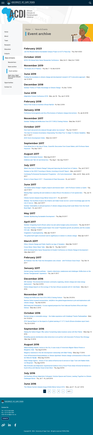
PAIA (67, 431)
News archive (12, 67)
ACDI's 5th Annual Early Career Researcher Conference (41, 60)
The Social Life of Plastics (32, 69)
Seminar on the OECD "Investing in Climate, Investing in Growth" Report (46, 171)
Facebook (15, 425)
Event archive (13, 71)
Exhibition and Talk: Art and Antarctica (36, 160)
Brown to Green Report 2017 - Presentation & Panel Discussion (44, 179)
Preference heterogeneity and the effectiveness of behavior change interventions (50, 113)
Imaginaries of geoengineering (33, 233)
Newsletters (12, 62)
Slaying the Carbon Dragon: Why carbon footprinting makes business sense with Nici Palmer (53, 332)
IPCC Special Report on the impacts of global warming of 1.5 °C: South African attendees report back (56, 321)
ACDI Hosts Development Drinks (34, 138)
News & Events (10, 58)
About (6, 36)
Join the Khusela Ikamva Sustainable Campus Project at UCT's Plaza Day (47, 52)
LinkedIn (9, 425)
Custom (3, 425)
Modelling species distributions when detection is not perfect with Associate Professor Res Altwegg (56, 337)
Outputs (7, 53)
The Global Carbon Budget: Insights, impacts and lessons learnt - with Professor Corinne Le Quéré (55, 188)
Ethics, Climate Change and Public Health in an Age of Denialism (44, 244)
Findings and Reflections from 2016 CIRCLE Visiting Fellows (43, 297)
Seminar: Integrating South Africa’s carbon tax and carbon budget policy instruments (51, 225)
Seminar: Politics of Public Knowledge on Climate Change (42, 88)
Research (7, 45)
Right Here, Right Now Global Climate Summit (14, 76)
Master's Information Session (33, 157)
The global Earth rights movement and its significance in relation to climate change (50, 236)
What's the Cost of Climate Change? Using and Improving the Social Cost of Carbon (50, 168)
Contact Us (8, 87)
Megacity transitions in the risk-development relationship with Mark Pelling (48, 353)
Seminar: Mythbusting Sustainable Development (39, 216)
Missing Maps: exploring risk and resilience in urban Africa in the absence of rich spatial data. (53, 193)
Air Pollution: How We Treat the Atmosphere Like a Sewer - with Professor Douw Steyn (52, 261)
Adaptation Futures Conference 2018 (36, 96)
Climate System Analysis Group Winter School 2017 (40, 198)
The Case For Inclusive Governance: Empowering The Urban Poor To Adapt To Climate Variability (54, 133)
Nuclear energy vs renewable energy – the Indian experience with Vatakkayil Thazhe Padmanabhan (55, 316)
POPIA (64, 431)
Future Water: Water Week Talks (34, 247)
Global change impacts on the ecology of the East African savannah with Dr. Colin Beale (52, 287)
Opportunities (8, 82)
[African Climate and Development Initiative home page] (20, 15)
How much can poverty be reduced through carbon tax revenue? (44, 130)
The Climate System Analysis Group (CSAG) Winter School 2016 (44, 387)
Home (6, 32)
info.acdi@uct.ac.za (10, 414)
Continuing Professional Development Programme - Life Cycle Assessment (48, 174)
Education (7, 49)
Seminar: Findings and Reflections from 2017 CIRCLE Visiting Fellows (46, 121)
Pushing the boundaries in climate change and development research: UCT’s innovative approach (54, 77)
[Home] (12, 402)
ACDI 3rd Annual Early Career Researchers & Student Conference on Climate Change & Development (56, 250)
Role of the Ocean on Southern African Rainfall (39, 104)
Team (6, 40)
